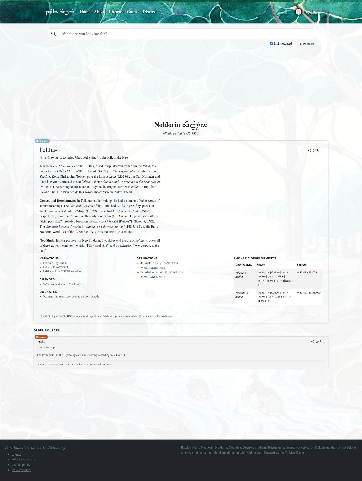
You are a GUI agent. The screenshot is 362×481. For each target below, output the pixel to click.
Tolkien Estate (294, 452)
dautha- (54, 211)
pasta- (138, 216)
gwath (99, 231)
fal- (109, 216)
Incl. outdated (282, 43)
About (100, 11)
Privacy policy (21, 470)
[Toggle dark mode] (162, 12)
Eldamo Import (164, 316)
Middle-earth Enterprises (262, 452)
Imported (107, 364)
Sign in (16, 454)
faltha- (137, 211)
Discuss (149, 11)
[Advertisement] (181, 77)
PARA (114, 221)
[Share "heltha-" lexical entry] (309, 151)
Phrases (116, 11)
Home (85, 11)
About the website (24, 459)
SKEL (67, 171)
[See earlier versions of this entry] (314, 151)
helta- (51, 296)
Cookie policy (21, 464)
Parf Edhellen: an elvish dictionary (60, 11)
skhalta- (149, 272)
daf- (123, 205)
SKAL (47, 192)
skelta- (152, 166)
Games (133, 11)
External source (77, 316)
